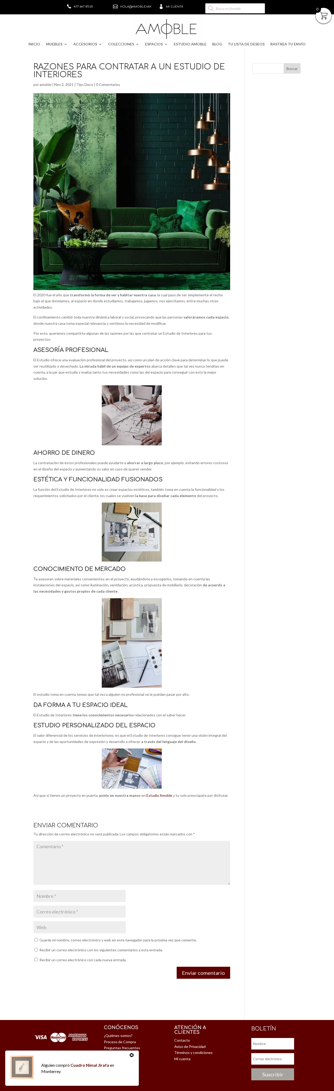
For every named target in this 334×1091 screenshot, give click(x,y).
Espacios (154, 44)
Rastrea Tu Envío (288, 44)
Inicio (34, 44)
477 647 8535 (83, 6)
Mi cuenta (174, 6)
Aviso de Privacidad (190, 1046)
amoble (45, 84)
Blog (217, 44)
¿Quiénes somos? (118, 1035)
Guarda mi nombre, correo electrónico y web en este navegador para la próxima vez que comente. (118, 940)
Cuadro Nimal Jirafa (89, 1065)
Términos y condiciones (193, 1052)
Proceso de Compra (120, 1042)
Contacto (182, 1040)
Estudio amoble (190, 44)
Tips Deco (84, 84)
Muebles (54, 44)
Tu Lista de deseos (246, 44)
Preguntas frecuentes (122, 1048)
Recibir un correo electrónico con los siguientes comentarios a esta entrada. (101, 950)
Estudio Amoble (159, 795)
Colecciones (121, 44)
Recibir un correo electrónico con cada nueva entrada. (83, 960)
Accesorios (85, 44)
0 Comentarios (108, 84)
